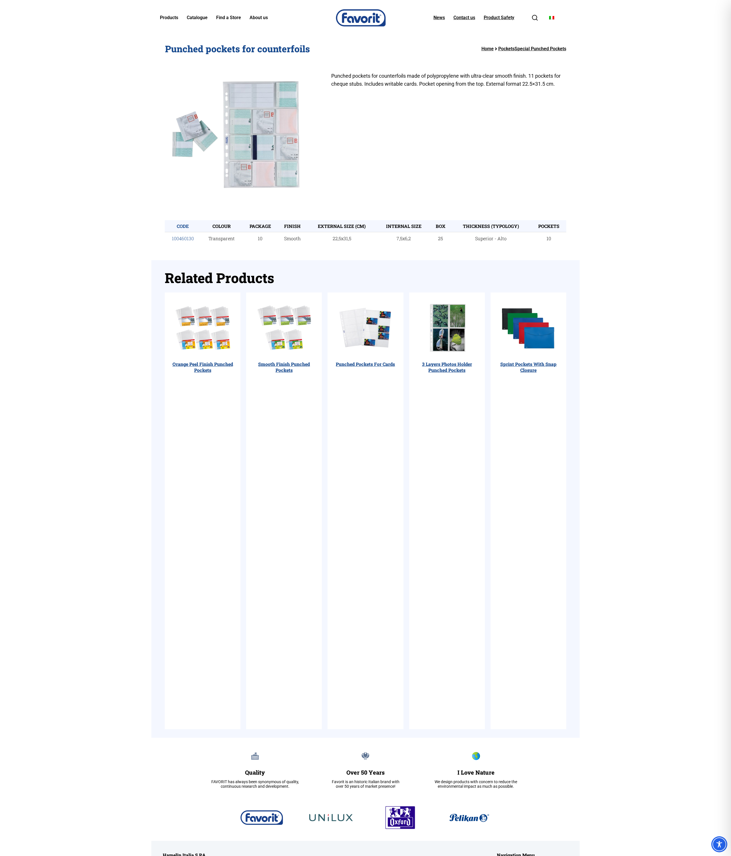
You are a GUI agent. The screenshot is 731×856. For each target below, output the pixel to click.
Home (487, 48)
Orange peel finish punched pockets (202, 367)
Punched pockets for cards (365, 364)
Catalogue (197, 17)
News (439, 17)
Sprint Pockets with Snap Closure (528, 367)
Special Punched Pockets (540, 48)
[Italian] (551, 18)
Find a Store (228, 17)
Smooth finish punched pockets (284, 367)
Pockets (506, 48)
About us (259, 17)
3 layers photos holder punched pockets (447, 367)
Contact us (464, 17)
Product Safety (499, 17)
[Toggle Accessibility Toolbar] (719, 844)
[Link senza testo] (534, 19)
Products (169, 17)
